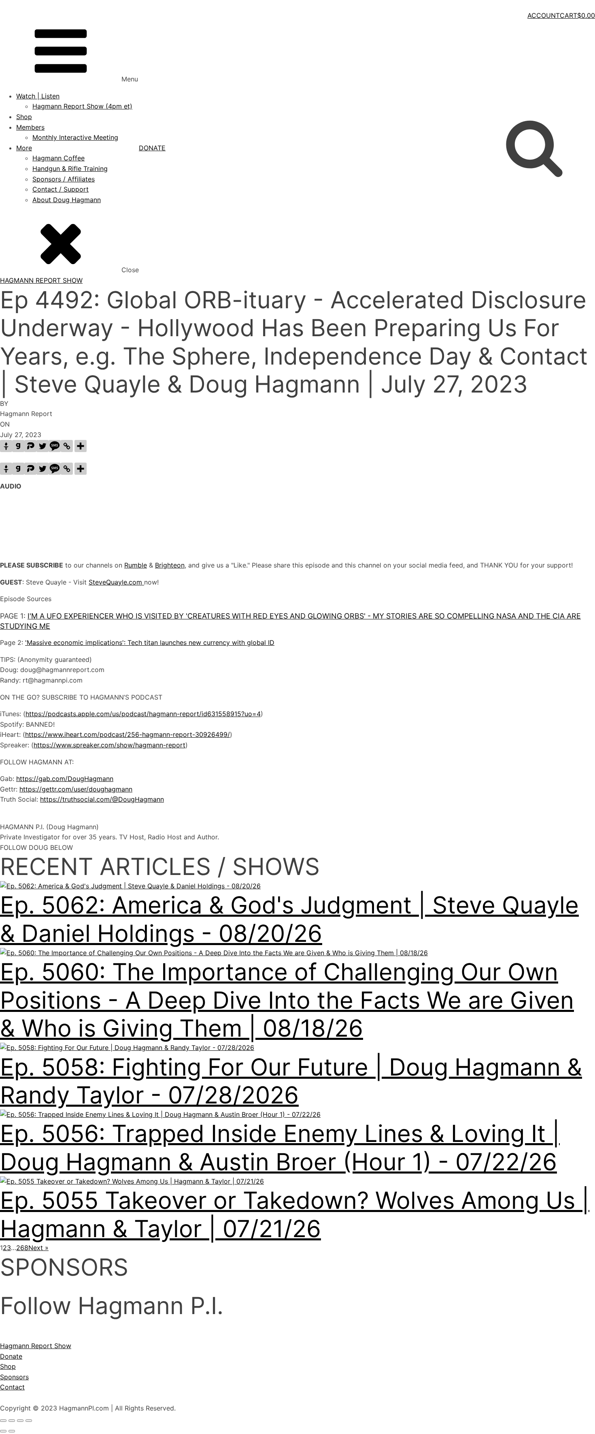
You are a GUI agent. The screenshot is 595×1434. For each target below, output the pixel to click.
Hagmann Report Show (35, 1346)
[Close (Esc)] (29, 1420)
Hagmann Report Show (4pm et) (82, 106)
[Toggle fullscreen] (11, 1420)
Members (30, 127)
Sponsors (14, 1377)
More (24, 148)
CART (568, 15)
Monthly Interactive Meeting (75, 137)
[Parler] (30, 446)
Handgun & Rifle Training (70, 168)
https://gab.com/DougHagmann (64, 779)
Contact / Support (60, 189)
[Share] (20, 1420)
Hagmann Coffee (58, 158)
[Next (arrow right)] (11, 1431)
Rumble (135, 565)
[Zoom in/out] (3, 1420)
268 (22, 1248)
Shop (24, 117)
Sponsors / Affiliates (63, 179)
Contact (12, 1387)
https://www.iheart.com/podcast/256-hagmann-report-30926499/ (127, 734)
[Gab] (18, 446)
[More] (80, 446)
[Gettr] (6, 446)
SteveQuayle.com (116, 582)
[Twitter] (42, 446)
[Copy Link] (67, 446)
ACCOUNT (543, 15)
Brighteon (170, 565)
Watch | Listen (38, 96)
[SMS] (55, 446)
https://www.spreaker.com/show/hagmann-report (109, 745)
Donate (11, 1356)
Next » (38, 1248)
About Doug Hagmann (66, 200)
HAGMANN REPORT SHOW (41, 280)
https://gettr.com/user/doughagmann (75, 789)
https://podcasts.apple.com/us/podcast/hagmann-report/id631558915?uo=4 (143, 714)
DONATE (152, 148)
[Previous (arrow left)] (3, 1431)
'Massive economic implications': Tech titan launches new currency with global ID (149, 642)
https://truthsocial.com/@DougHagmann (102, 799)
